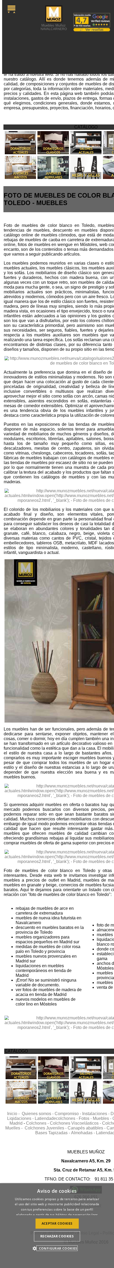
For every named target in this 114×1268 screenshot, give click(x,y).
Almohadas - (83, 1133)
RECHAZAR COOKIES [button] (57, 1236)
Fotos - (86, 1118)
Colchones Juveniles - (46, 1128)
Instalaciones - (96, 1113)
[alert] (57, 1225)
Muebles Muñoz (54, 27)
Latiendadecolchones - (57, 1118)
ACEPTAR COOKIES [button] (57, 1223)
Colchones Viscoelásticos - (76, 1123)
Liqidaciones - (21, 1118)
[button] (57, 1248)
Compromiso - (68, 1113)
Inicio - (14, 1113)
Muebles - (102, 1118)
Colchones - (38, 1123)
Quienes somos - (38, 1113)
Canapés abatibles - (87, 1128)
